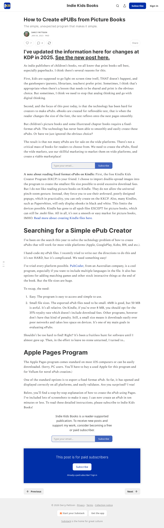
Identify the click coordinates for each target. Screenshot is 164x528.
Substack (66, 521)
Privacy (81, 505)
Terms (89, 505)
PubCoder (76, 266)
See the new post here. (82, 57)
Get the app (97, 513)
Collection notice (104, 505)
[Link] (19, 54)
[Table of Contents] (3, 264)
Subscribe (138, 5)
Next (130, 491)
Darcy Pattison (39, 32)
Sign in (154, 5)
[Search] (117, 6)
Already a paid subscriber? (82, 475)
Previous (36, 491)
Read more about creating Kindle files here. (63, 218)
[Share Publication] (124, 6)
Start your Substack (74, 513)
